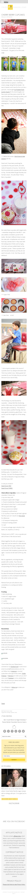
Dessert (7, 711)
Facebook (11, 678)
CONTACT (23, 892)
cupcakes (12, 712)
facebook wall (14, 666)
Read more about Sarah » (9, 799)
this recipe (22, 516)
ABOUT (14, 893)
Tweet (3, 703)
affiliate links (17, 836)
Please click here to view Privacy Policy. (14, 884)
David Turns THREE (7, 488)
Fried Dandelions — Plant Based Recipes (14, 10)
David (16, 712)
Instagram (14, 671)
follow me (14, 687)
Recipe (11, 711)
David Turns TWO (6, 486)
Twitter (24, 673)
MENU (6, 2)
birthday (8, 712)
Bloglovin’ (11, 676)
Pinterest (3, 676)
